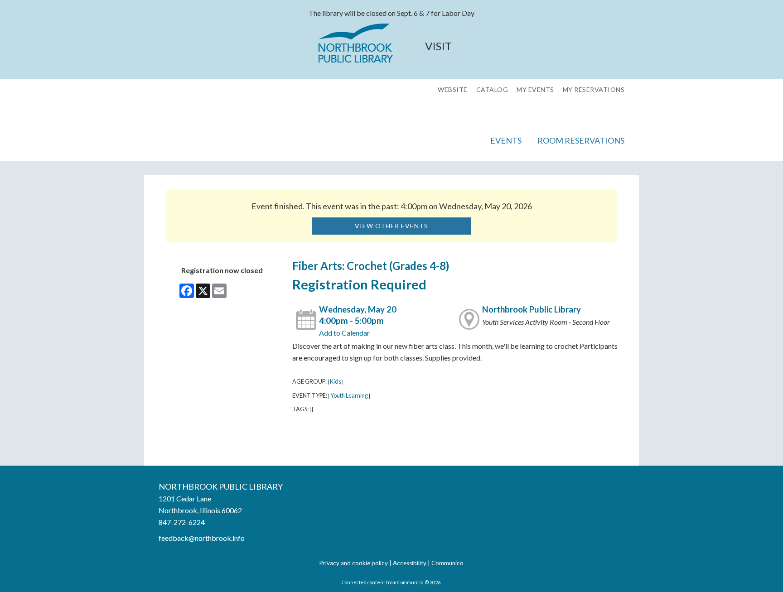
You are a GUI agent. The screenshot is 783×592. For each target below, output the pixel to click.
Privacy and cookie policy (353, 563)
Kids (335, 381)
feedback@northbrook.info (202, 538)
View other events (391, 226)
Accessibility (409, 563)
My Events (535, 89)
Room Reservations (580, 140)
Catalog (492, 89)
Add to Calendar (344, 332)
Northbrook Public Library (531, 309)
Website (453, 89)
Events (506, 140)
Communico (447, 563)
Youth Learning (349, 395)
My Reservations (594, 89)
